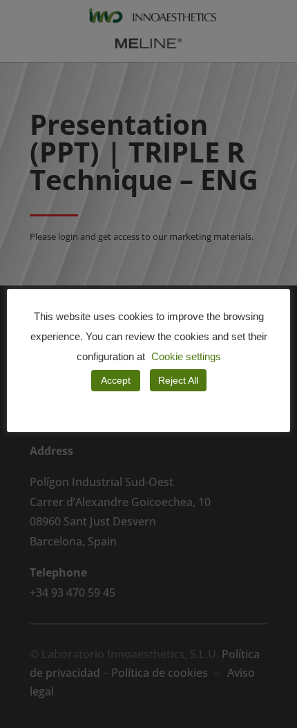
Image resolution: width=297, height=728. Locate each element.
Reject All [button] (178, 380)
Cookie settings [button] (186, 356)
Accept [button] (116, 380)
